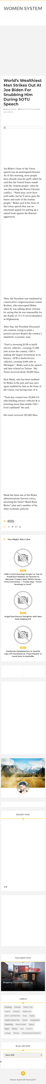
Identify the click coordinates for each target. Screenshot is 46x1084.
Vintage (7, 1033)
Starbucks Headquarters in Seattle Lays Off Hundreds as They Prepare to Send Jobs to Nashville (23, 653)
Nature (31, 1024)
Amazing (8, 1007)
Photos (14, 1029)
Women (16, 1033)
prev (4, 887)
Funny (32, 1016)
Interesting (9, 1024)
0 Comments (35, 109)
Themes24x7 (30, 1080)
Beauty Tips (28, 1007)
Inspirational (34, 1020)
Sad (21, 1029)
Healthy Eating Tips (12, 1020)
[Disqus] (23, 719)
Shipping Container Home (16, 982)
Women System (23, 8)
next (6, 887)
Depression (27, 1011)
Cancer (7, 1011)
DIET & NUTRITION (12, 1016)
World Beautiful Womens (31, 1033)
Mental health (21, 1024)
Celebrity (16, 1011)
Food (25, 1016)
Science (29, 1029)
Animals (17, 1007)
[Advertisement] (23, 51)
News (11, 521)
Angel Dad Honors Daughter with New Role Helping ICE (23, 617)
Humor (24, 1020)
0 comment (9, 112)
